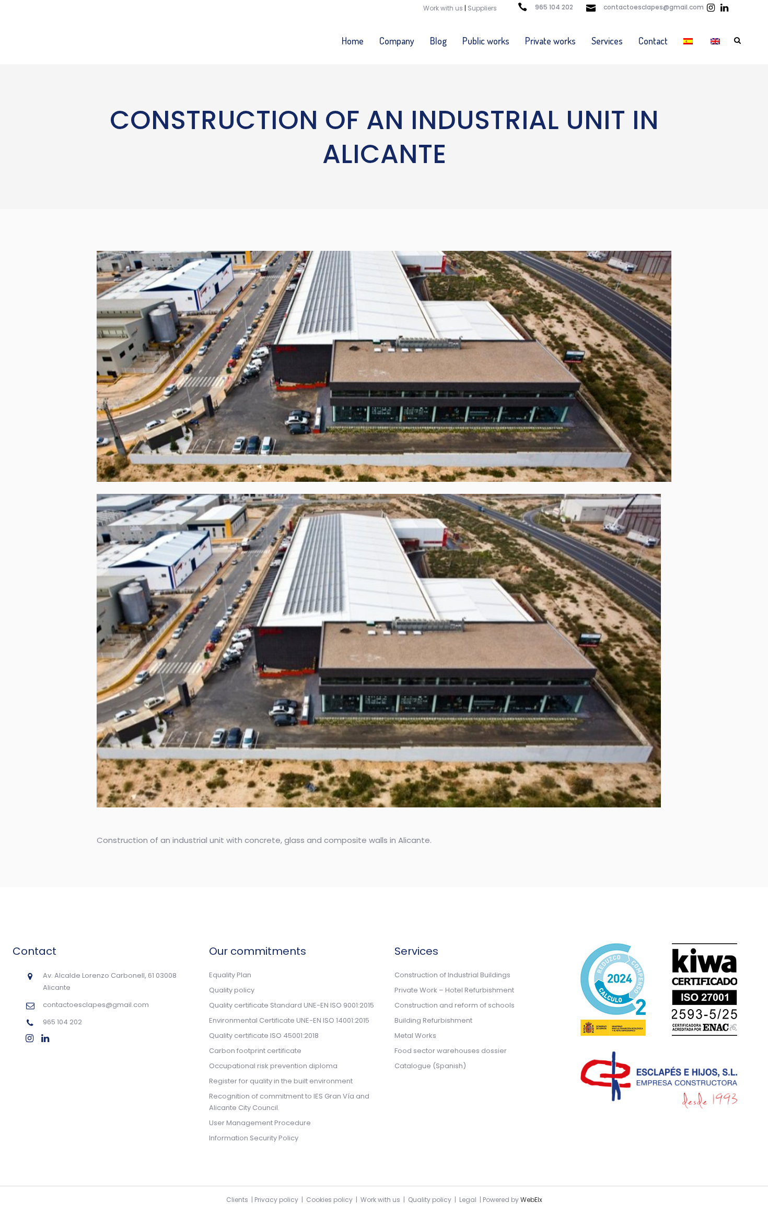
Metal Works (415, 1035)
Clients (237, 1199)
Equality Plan (230, 975)
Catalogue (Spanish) (430, 1066)
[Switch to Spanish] (689, 40)
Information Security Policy (253, 1138)
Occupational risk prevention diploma (273, 1066)
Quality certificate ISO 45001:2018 (264, 1035)
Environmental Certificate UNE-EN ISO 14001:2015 (289, 1020)
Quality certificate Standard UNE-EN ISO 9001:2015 (291, 1005)
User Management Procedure (260, 1123)
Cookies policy (329, 1199)
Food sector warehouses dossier (450, 1051)
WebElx (531, 1199)
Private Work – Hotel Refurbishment (454, 990)
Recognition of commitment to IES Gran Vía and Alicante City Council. (289, 1102)
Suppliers (482, 8)
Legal (467, 1199)
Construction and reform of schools (454, 1005)
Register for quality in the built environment (281, 1081)
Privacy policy (276, 1199)
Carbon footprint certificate (255, 1051)
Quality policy (231, 990)
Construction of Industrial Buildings (452, 975)
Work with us (443, 8)
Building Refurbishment (433, 1020)
